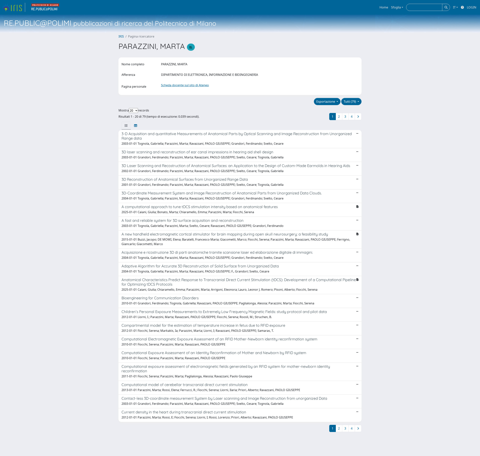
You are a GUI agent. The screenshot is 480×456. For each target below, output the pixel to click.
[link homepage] (13, 7)
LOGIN (471, 7)
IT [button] (454, 7)
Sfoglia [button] (396, 7)
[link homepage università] (45, 7)
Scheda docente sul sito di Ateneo (185, 85)
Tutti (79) (350, 101)
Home (384, 7)
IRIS (121, 36)
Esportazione (326, 101)
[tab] (126, 125)
